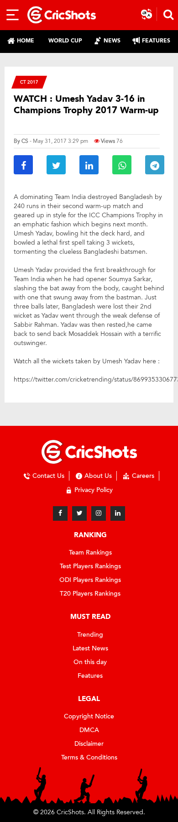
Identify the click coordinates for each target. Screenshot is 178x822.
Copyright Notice (89, 716)
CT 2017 (29, 82)
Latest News (90, 648)
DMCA (89, 730)
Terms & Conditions (89, 757)
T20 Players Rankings (90, 593)
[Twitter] (79, 513)
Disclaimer (89, 743)
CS (24, 141)
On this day (90, 662)
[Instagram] (98, 513)
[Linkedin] (117, 513)
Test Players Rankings (90, 566)
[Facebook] (60, 513)
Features (90, 675)
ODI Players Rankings (90, 580)
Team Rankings (90, 552)
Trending (90, 634)
